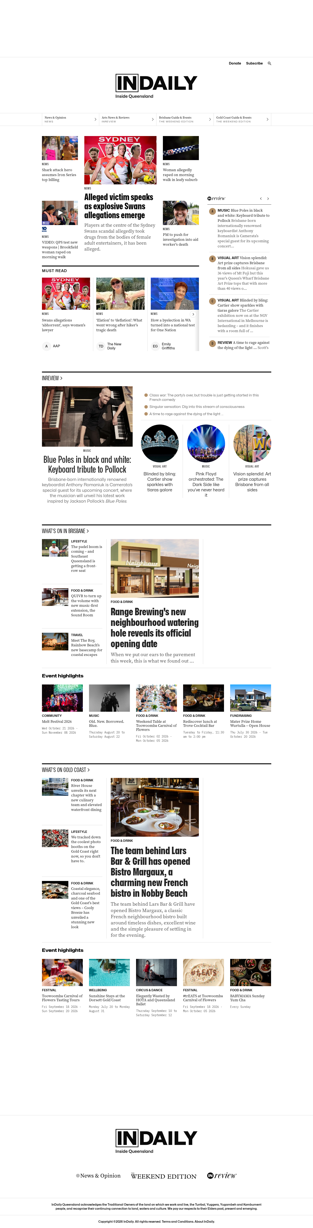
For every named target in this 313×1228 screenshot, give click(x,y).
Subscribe (254, 63)
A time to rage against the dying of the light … (186, 414)
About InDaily (204, 1221)
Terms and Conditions (177, 1221)
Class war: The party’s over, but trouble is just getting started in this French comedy (204, 397)
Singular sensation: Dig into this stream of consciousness (197, 407)
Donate (235, 63)
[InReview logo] (222, 1175)
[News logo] (98, 1175)
